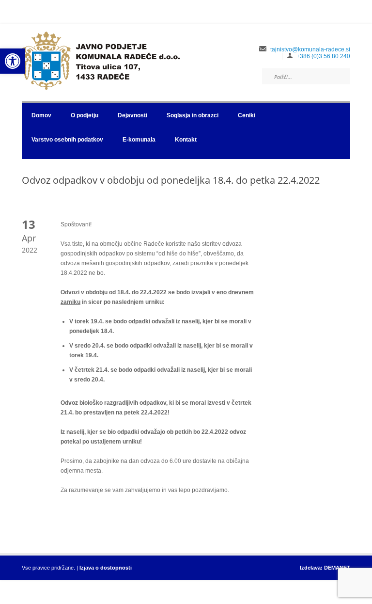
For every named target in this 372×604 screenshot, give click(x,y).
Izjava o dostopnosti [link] (105, 568)
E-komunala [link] (139, 140)
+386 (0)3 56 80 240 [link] (323, 56)
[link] (12, 61)
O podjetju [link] (84, 115)
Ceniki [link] (246, 115)
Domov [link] (41, 115)
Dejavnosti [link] (132, 115)
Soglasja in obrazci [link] (192, 115)
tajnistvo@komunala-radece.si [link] (310, 49)
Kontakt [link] (186, 140)
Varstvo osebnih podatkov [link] (67, 140)
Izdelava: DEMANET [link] (325, 568)
